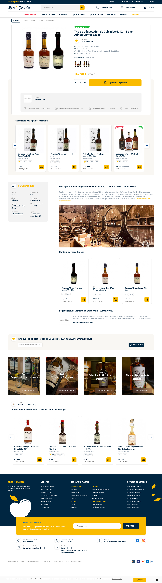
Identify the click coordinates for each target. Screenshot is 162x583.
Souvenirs (74, 507)
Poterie (73, 504)
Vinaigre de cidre (97, 498)
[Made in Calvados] (19, 7)
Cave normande (76, 486)
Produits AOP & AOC (134, 486)
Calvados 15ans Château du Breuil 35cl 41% (97, 448)
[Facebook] (137, 540)
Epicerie (95, 486)
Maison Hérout (18, 451)
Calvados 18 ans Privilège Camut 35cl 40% (71, 289)
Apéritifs (73, 498)
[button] (16, 20)
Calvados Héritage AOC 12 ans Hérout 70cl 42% (26, 448)
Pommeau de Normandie (79, 495)
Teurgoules (95, 495)
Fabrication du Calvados (135, 489)
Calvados (74, 489)
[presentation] (15, 145)
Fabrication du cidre (134, 492)
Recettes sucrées (133, 507)
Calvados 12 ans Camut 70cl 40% (61, 155)
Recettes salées (132, 504)
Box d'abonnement (98, 507)
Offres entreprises (47, 498)
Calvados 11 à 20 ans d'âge (27, 405)
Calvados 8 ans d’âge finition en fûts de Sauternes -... (130, 448)
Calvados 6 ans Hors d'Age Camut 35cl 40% (103, 289)
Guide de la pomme (133, 495)
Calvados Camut (23, 158)
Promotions (45, 507)
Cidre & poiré (75, 492)
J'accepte (139, 580)
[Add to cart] (41, 167)
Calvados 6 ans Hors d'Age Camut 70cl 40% (28, 155)
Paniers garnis (97, 504)
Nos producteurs (46, 489)
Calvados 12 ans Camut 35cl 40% (136, 289)
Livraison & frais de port (49, 495)
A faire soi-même (133, 498)
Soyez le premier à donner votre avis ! (30, 344)
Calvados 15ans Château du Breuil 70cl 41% (62, 448)
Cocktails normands (134, 501)
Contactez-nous (46, 492)
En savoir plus (117, 579)
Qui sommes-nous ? (47, 486)
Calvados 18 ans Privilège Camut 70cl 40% (93, 155)
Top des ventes (46, 501)
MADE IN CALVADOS (16, 482)
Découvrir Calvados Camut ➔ (83, 322)
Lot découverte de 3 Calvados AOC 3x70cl (128, 155)
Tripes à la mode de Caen (100, 489)
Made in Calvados (121, 158)
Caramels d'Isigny (98, 492)
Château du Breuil (54, 451)
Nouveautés (45, 504)
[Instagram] (143, 540)
